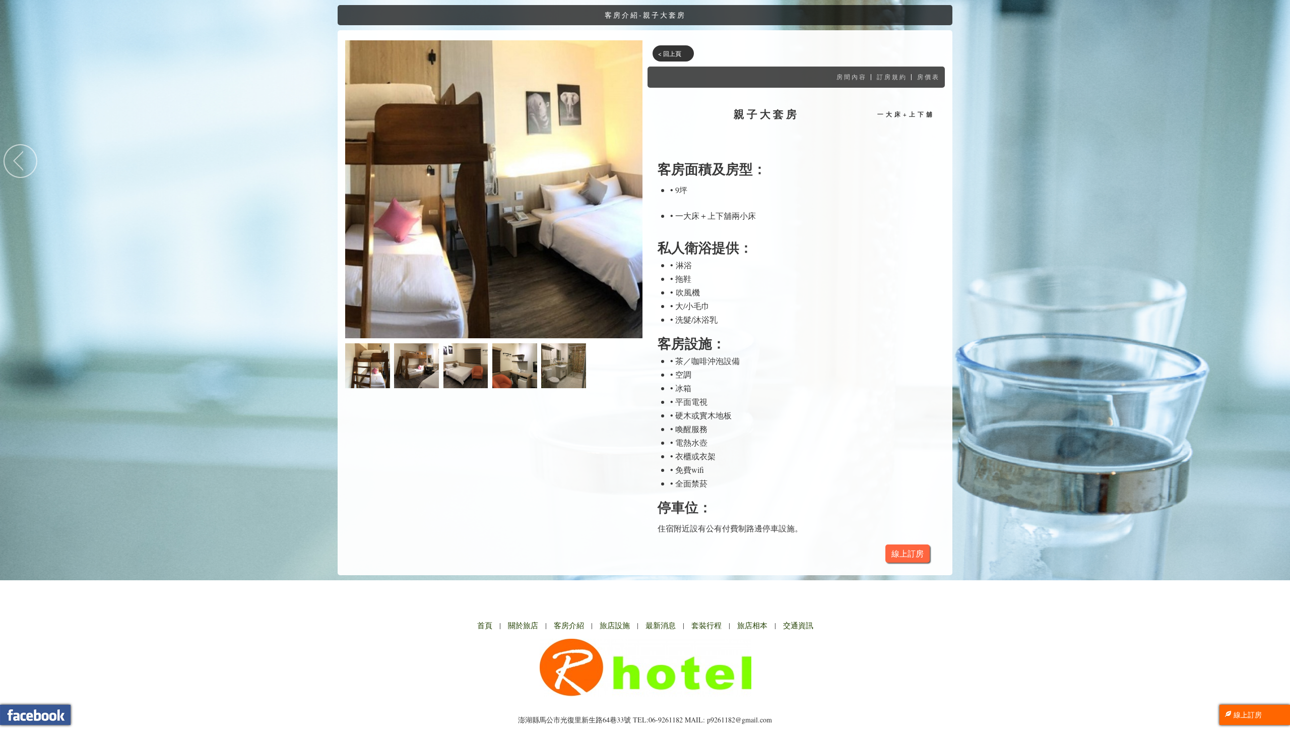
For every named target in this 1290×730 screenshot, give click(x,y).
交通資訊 (798, 625)
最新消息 (661, 625)
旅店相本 (752, 625)
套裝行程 (706, 625)
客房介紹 (569, 625)
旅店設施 (615, 625)
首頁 (484, 625)
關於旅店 (523, 625)
